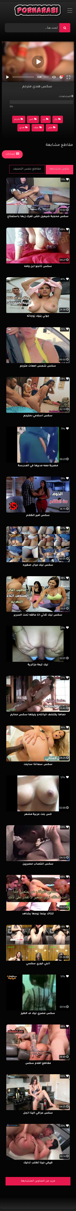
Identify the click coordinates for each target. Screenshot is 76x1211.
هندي (22, 128)
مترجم (17, 119)
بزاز (56, 119)
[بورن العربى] (38, 11)
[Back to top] (64, 1200)
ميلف (36, 128)
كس (31, 119)
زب (44, 119)
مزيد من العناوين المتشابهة (38, 1181)
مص (50, 128)
